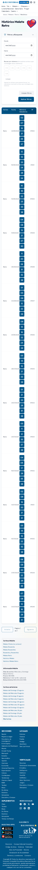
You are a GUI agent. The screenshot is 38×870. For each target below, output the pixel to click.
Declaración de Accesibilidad (19, 853)
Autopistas (5, 795)
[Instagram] (21, 808)
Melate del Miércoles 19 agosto (13, 693)
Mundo (4, 748)
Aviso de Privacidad (15, 850)
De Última (5, 811)
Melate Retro (7, 655)
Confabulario (6, 775)
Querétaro (23, 744)
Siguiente (30, 629)
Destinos (4, 792)
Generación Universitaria (28, 765)
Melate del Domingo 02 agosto (13, 707)
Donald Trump (6, 751)
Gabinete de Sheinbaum (10, 746)
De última (5, 790)
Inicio (3, 6)
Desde (6, 41)
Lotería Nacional (8, 9)
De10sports (23, 770)
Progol (26, 9)
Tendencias (5, 778)
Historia (26, 850)
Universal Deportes (8, 768)
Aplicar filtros (26, 99)
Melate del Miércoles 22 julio (12, 716)
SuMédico (23, 778)
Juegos (22, 783)
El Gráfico (23, 768)
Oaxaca (22, 737)
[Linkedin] (29, 808)
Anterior (7, 629)
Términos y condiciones (15, 855)
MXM (3, 783)
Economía (5, 766)
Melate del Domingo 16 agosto (13, 696)
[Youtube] (33, 804)
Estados (4, 756)
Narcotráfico (6, 758)
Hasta (6, 51)
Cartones (5, 763)
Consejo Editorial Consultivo (23, 844)
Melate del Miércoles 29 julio (12, 710)
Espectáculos (6, 770)
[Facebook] (25, 804)
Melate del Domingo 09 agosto (13, 702)
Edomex (22, 734)
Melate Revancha (9, 647)
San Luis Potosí (25, 746)
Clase (3, 804)
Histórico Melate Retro (10, 661)
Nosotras (23, 763)
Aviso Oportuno (25, 780)
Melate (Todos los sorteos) (12, 644)
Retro (17, 14)
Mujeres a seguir (7, 737)
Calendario (6, 11)
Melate (10, 14)
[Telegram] (21, 804)
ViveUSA (22, 775)
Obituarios (23, 787)
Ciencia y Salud (7, 780)
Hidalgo (22, 741)
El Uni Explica (6, 743)
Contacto (28, 855)
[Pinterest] (25, 808)
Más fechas (7, 719)
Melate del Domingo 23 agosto (13, 690)
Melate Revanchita (9, 650)
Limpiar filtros (26, 93)
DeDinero (23, 773)
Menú (3, 788)
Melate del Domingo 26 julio (12, 713)
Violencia (21, 847)
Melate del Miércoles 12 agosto (13, 699)
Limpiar (8, 79)
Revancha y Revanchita (11, 653)
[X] (29, 804)
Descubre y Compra (8, 797)
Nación (4, 734)
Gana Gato (19, 9)
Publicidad (29, 847)
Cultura (4, 773)
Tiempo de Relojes (8, 819)
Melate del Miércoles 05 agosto (14, 705)
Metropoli (5, 753)
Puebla (22, 739)
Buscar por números (19, 62)
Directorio (8, 844)
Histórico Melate (8, 658)
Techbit (4, 785)
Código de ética (11, 847)
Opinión (4, 761)
